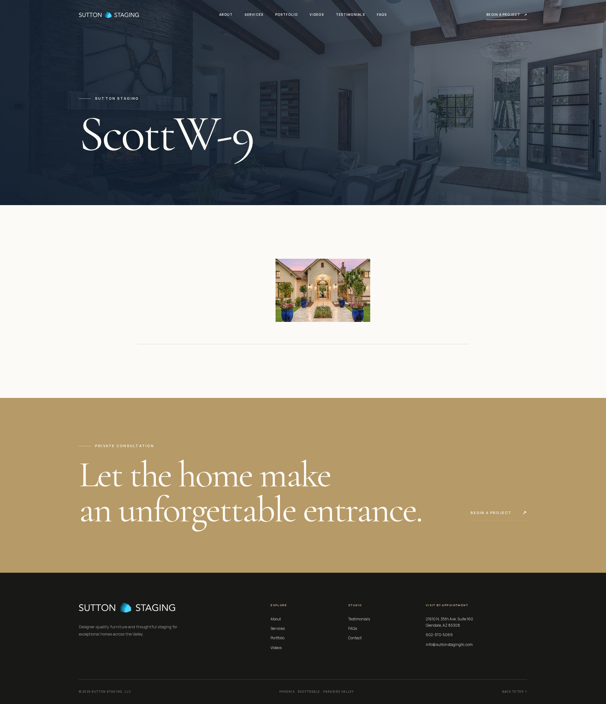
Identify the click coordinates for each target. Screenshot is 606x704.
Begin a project (506, 14)
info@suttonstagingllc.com (449, 644)
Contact (355, 638)
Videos (317, 14)
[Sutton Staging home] (109, 15)
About (226, 14)
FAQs (382, 14)
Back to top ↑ (514, 692)
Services (254, 14)
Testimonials (350, 14)
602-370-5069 (439, 634)
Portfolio (286, 14)
